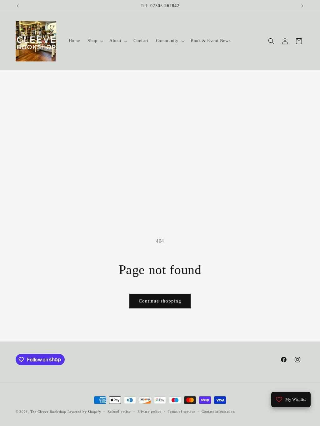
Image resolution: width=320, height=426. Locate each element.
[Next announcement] (302, 6)
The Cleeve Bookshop (48, 412)
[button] (95, 40)
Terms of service (181, 411)
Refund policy (119, 411)
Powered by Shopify (84, 412)
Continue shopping (160, 300)
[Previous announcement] (18, 6)
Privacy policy (150, 411)
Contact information (218, 411)
